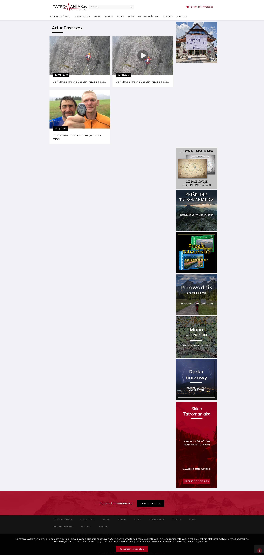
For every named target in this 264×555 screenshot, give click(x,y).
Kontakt (182, 16)
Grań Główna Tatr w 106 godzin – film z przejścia (79, 82)
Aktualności (82, 16)
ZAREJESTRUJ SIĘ (150, 503)
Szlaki (97, 16)
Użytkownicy (156, 519)
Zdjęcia (176, 519)
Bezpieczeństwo (148, 16)
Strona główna (60, 16)
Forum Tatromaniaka (201, 6)
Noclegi (168, 16)
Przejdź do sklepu (196, 481)
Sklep (120, 16)
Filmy (131, 16)
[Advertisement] (196, 105)
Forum (109, 16)
